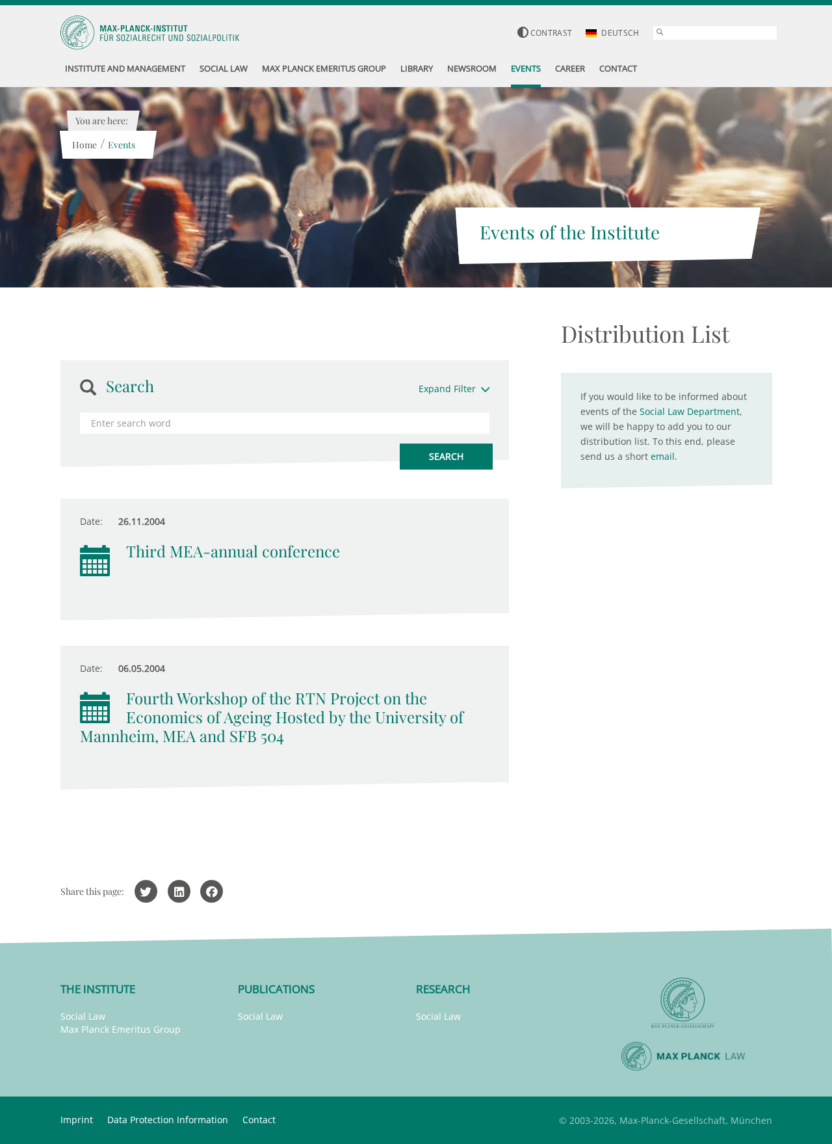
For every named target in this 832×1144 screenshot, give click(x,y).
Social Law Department (690, 411)
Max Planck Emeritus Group (120, 1029)
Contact (259, 1119)
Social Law (82, 1016)
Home (84, 145)
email (663, 456)
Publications (276, 988)
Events (121, 145)
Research (443, 988)
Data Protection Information (167, 1119)
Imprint (76, 1119)
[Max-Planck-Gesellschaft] (683, 1003)
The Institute (97, 988)
